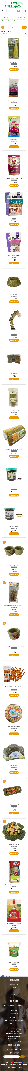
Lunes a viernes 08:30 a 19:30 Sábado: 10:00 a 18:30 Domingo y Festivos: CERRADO (14, 1039)
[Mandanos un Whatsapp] (19, 1049)
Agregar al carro (14, 69)
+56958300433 (14, 1013)
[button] (13, 27)
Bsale (21, 1067)
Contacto (14, 991)
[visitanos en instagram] (12, 1049)
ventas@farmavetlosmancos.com (14, 1020)
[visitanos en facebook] (8, 1049)
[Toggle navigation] (2, 11)
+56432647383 (14, 1017)
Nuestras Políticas (14, 994)
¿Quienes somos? (14, 984)
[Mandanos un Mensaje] (16, 1049)
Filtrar (24, 27)
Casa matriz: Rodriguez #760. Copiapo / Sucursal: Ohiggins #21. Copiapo (14, 1006)
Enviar (22, 1057)
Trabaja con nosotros (14, 997)
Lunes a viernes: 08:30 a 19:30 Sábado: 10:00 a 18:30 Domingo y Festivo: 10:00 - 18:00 (14, 1030)
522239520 (14, 1010)
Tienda (14, 987)
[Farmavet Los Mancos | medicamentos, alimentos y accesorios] (14, 4)
